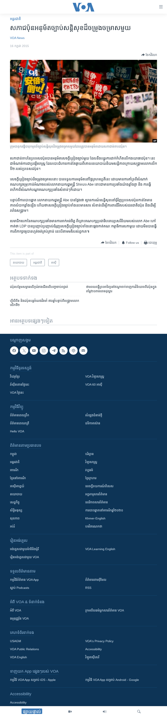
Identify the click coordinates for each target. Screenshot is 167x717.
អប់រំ (12, 526)
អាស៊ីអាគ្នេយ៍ (17, 486)
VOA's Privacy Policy (99, 641)
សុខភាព (15, 518)
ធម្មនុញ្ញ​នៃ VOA (19, 618)
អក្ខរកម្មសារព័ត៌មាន (96, 494)
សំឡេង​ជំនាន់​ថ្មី (93, 415)
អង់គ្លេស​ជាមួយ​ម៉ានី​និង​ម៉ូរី (24, 549)
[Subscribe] (83, 350)
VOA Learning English (100, 549)
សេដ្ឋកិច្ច (15, 502)
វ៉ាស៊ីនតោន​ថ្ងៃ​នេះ (19, 384)
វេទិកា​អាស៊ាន (92, 423)
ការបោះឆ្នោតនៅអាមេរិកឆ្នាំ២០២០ (104, 510)
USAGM (15, 641)
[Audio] (104, 711)
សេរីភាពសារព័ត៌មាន (96, 502)
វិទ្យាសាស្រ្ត (91, 462)
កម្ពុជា (13, 454)
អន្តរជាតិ (15, 19)
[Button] (149, 54)
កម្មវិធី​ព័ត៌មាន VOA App (24, 579)
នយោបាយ (16, 494)
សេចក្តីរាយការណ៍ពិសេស (99, 486)
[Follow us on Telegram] (54, 350)
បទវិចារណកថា (93, 526)
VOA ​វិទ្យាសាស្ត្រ (94, 376)
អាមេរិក (14, 470)
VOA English (18, 657)
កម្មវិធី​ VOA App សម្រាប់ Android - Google (112, 680)
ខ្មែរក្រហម (91, 478)
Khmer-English (95, 518)
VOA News (17, 38)
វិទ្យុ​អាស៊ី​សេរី (92, 657)
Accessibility (93, 649)
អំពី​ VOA (15, 610)
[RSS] (63, 350)
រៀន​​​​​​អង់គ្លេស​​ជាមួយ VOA (24, 557)
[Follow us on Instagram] (44, 350)
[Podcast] (73, 350)
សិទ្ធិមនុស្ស (16, 510)
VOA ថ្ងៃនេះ (17, 392)
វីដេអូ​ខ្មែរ (15, 376)
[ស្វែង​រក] (138, 711)
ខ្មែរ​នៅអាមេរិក (18, 478)
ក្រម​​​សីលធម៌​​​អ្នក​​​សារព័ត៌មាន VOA (104, 610)
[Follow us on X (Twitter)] (24, 350)
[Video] (70, 711)
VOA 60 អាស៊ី (93, 384)
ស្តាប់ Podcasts (19, 587)
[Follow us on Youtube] (34, 350)
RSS (88, 587)
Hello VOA (17, 431)
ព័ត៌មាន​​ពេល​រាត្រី (19, 423)
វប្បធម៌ (89, 470)
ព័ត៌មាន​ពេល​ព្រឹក (19, 415)
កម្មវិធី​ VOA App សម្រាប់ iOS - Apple (33, 680)
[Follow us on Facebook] (14, 350)
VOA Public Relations (24, 649)
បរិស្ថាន (89, 454)
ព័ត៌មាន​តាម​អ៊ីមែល (95, 579)
